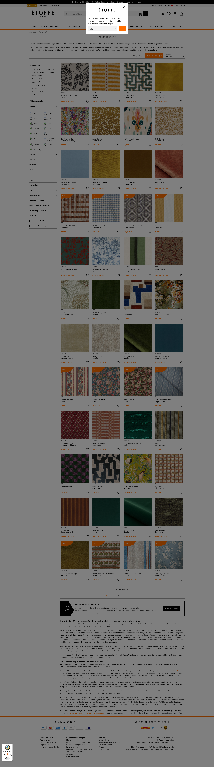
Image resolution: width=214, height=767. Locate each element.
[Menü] (11, 745)
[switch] (7, 758)
